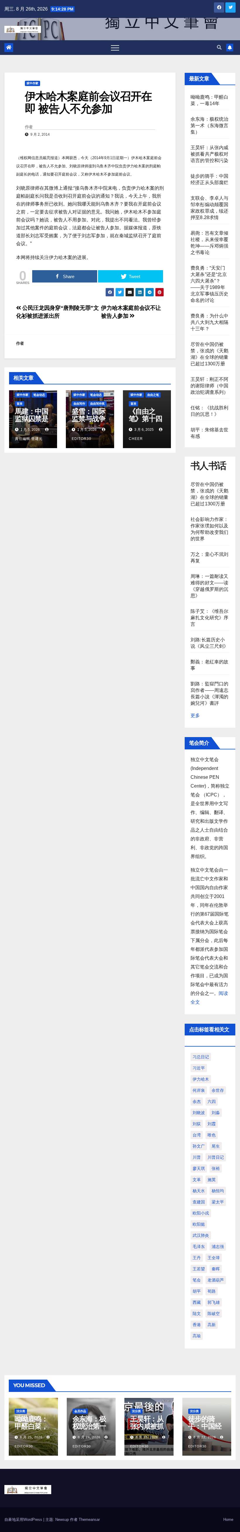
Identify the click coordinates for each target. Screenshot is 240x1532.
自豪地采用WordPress (23, 1519)
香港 (197, 1324)
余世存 (218, 1090)
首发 (20, 403)
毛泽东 (199, 1246)
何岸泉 (199, 1090)
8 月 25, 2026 (31, 1437)
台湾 (197, 1135)
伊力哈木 (201, 1079)
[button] (219, 47)
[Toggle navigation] (115, 48)
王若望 (199, 1269)
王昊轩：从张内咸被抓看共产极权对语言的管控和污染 (210, 154)
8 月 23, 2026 (147, 1437)
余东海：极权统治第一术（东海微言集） (210, 125)
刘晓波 (199, 1112)
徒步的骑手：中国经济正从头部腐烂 (205, 1430)
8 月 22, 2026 (204, 1437)
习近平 (199, 1068)
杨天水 (199, 1190)
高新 (212, 1324)
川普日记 (216, 1157)
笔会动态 (39, 394)
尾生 (216, 1146)
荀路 (212, 1291)
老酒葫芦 (216, 1280)
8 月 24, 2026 (89, 1437)
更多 (195, 715)
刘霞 (212, 1123)
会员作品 (80, 1411)
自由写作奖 (97, 403)
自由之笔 (153, 394)
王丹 (197, 1257)
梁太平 (218, 1202)
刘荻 (197, 1123)
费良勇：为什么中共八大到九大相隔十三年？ (210, 322)
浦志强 (218, 1246)
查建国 (199, 1202)
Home (228, 1519)
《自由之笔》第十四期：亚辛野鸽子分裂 (145, 422)
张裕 (216, 1168)
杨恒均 (218, 1190)
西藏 (197, 1302)
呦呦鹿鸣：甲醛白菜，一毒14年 (31, 1426)
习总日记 (201, 1057)
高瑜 (197, 1335)
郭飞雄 (214, 1302)
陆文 (197, 1313)
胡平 (197, 1291)
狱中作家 (32, 83)
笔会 (197, 1280)
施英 (212, 1179)
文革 (197, 1179)
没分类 (20, 1411)
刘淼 (216, 1112)
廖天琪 (199, 1168)
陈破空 (214, 1313)
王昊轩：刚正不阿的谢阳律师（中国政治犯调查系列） (210, 386)
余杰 (197, 1101)
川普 (197, 1157)
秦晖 (216, 1269)
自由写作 (79, 403)
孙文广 (199, 1146)
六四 (212, 1101)
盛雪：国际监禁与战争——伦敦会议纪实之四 (88, 422)
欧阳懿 (199, 1224)
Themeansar (89, 1519)
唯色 (212, 1135)
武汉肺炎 (201, 1235)
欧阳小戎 (201, 1213)
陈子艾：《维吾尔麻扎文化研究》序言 (210, 618)
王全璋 (214, 1257)
